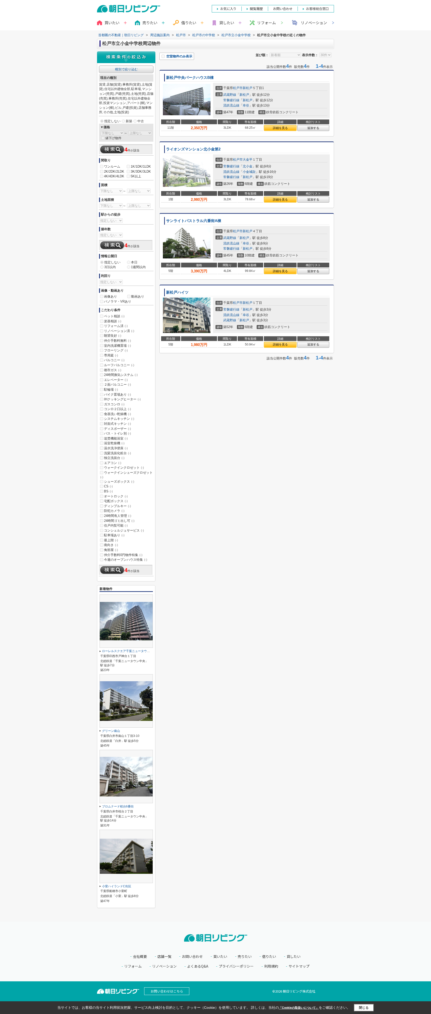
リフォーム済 (116, 326)
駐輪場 (111, 389)
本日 (134, 262)
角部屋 (111, 550)
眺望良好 (112, 336)
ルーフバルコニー (119, 365)
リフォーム (266, 22)
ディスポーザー (117, 429)
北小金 (247, 166)
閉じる (364, 1007)
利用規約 (271, 966)
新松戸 (247, 88)
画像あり (110, 296)
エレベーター (116, 380)
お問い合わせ (192, 956)
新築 (129, 121)
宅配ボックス (116, 501)
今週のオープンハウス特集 (125, 560)
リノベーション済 (119, 331)
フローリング (116, 350)
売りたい (245, 956)
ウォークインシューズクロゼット (126, 475)
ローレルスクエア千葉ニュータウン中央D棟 (131, 651)
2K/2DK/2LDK (114, 171)
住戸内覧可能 (116, 525)
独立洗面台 (114, 458)
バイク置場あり (117, 394)
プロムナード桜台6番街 (118, 806)
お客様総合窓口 (317, 8)
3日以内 (110, 267)
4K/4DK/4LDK (114, 176)
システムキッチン (119, 419)
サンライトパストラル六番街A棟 (193, 221)
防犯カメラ (114, 511)
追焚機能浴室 (116, 438)
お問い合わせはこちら (167, 991)
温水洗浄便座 (116, 448)
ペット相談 (114, 316)
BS (108, 491)
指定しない (112, 121)
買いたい (220, 956)
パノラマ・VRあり (117, 301)
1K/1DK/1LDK (141, 166)
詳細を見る (280, 128)
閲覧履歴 (256, 8)
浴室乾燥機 (114, 443)
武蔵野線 (229, 95)
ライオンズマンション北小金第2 (193, 149)
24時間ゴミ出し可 (119, 521)
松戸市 (238, 88)
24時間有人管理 (117, 516)
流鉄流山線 (231, 105)
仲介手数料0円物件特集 (123, 555)
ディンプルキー (117, 506)
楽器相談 (112, 321)
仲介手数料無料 (117, 340)
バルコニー (114, 360)
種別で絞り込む (126, 69)
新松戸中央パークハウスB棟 (190, 78)
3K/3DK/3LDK (141, 171)
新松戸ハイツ (177, 292)
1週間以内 (138, 267)
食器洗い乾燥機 (117, 414)
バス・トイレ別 (117, 433)
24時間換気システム (121, 375)
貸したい (294, 956)
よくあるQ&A (197, 966)
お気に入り (228, 8)
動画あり (137, 296)
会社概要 (140, 956)
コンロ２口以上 (117, 409)
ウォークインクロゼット (124, 467)
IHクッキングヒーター (122, 399)
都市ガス (112, 370)
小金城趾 (249, 172)
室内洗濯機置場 (117, 345)
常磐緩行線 (231, 100)
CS (108, 486)
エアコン (112, 463)
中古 (140, 121)
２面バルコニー (117, 384)
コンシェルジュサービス (124, 530)
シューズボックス (119, 481)
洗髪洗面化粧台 (117, 453)
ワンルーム (112, 166)
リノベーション (314, 22)
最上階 (111, 540)
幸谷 (246, 105)
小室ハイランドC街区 (116, 886)
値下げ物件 (113, 138)
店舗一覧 (164, 956)
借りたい (269, 956)
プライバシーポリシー (236, 966)
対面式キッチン (117, 424)
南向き (111, 545)
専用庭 (111, 355)
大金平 (247, 159)
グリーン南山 (111, 731)
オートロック (116, 496)
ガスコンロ (114, 404)
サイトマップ (299, 966)
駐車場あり (114, 535)
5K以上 (136, 176)
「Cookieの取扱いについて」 (299, 1008)
